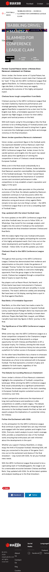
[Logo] (13, 3)
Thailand (42, 550)
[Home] (3, 13)
